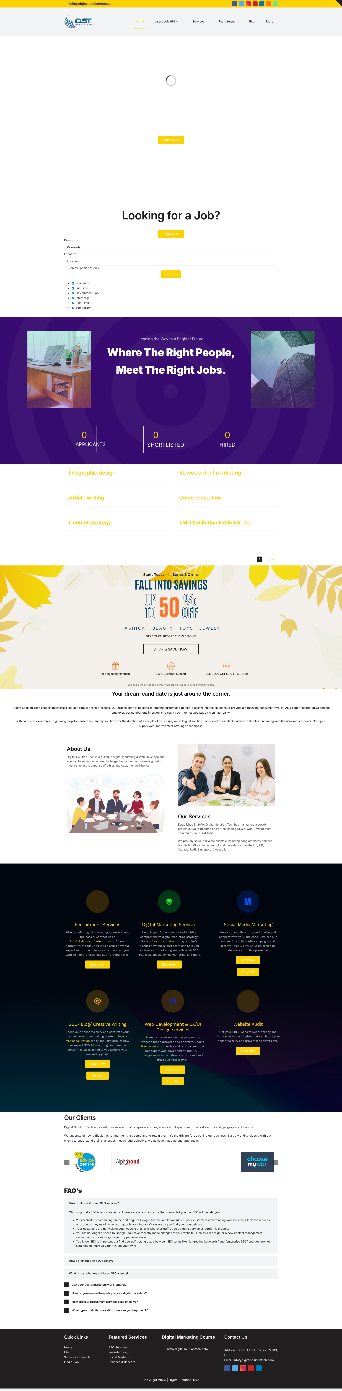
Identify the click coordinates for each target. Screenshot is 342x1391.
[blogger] (268, 3)
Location (70, 254)
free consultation (164, 941)
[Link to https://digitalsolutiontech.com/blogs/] (97, 901)
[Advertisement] (171, 174)
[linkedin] (261, 3)
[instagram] (248, 3)
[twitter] (241, 3)
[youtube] (255, 3)
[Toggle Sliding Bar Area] (339, 3)
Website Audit (248, 1024)
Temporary (83, 307)
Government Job (87, 293)
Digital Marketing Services (169, 924)
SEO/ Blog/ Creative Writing (97, 1024)
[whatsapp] (275, 3)
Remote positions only (84, 268)
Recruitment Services (97, 924)
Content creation (200, 497)
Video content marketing (210, 472)
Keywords (71, 240)
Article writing (86, 497)
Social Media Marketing (248, 924)
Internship (82, 298)
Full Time (81, 288)
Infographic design (92, 472)
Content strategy (90, 522)
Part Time (82, 302)
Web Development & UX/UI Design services (173, 1026)
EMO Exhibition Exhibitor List (215, 522)
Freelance (82, 283)
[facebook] (234, 3)
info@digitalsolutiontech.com (90, 941)
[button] (171, 1203)
